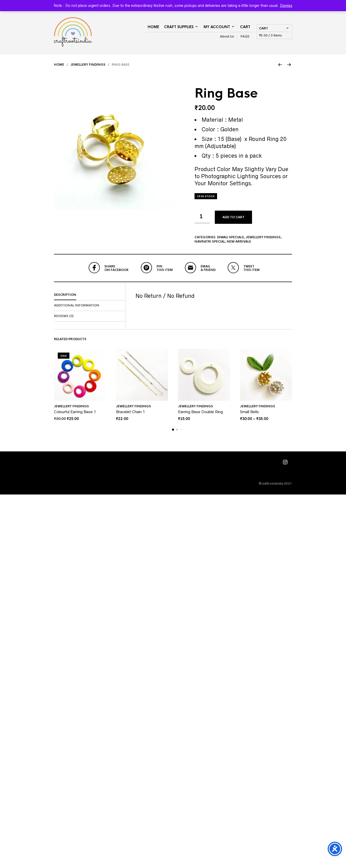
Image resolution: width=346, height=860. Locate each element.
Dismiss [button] (286, 6)
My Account (217, 27)
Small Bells (249, 412)
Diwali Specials (230, 237)
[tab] (89, 295)
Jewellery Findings (87, 65)
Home (153, 27)
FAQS (245, 36)
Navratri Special (210, 242)
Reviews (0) (63, 316)
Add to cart (233, 217)
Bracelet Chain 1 (130, 412)
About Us (227, 36)
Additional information (76, 305)
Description (65, 295)
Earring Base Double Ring (200, 412)
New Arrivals (239, 242)
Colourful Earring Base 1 (75, 412)
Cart (245, 27)
